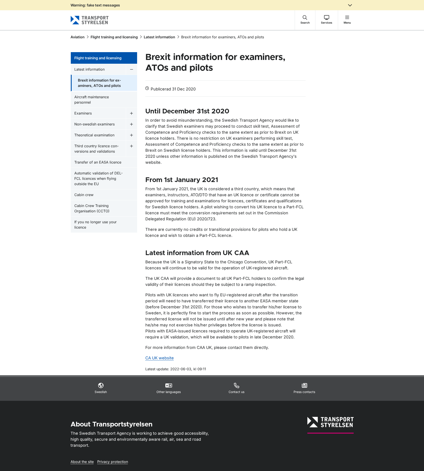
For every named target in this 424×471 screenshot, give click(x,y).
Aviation (78, 37)
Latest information (159, 37)
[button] (305, 20)
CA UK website (159, 358)
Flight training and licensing (114, 37)
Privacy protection (112, 461)
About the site (82, 461)
